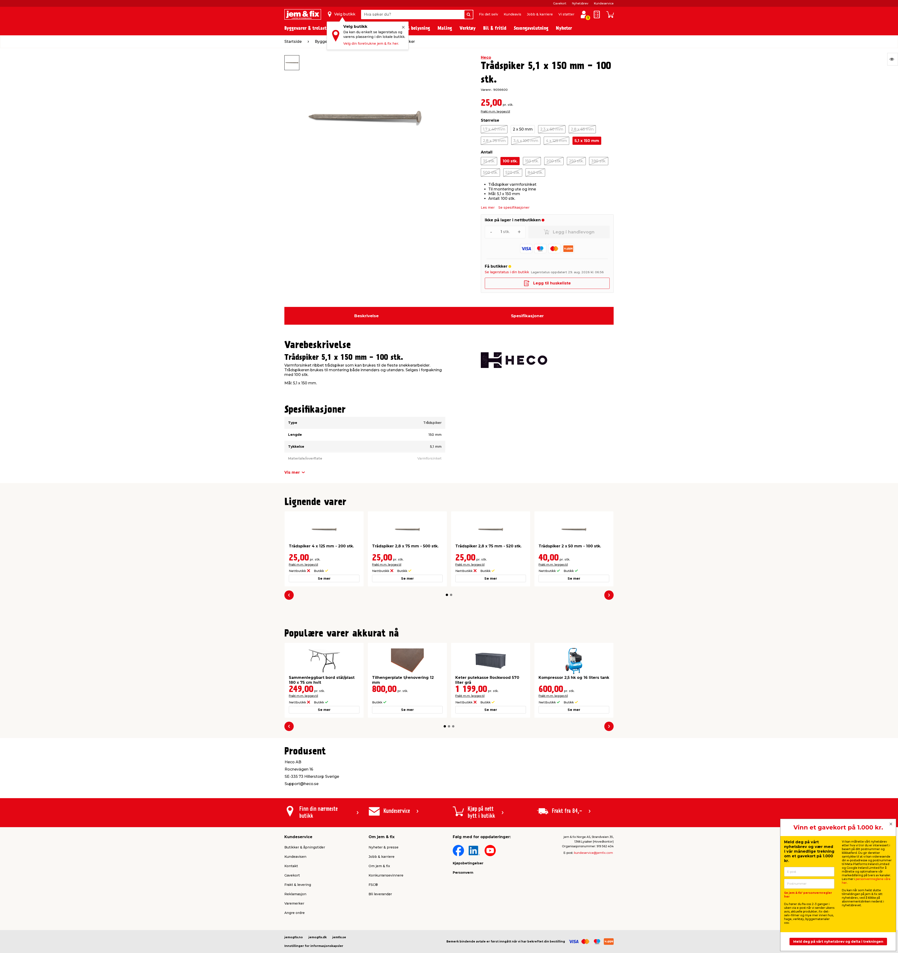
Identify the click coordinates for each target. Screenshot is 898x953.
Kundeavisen (295, 857)
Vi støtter (566, 14)
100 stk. (510, 161)
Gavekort (559, 3)
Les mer (488, 207)
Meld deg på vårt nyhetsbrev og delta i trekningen (838, 941)
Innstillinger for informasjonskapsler (313, 945)
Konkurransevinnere (386, 875)
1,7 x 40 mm (494, 129)
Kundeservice (604, 3)
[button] (447, 595)
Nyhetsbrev (580, 3)
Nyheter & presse (383, 847)
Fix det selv (488, 14)
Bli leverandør (380, 894)
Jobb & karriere (540, 14)
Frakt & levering (297, 885)
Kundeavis (512, 14)
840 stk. (535, 172)
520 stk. (512, 172)
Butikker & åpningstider (304, 847)
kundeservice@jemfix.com (593, 853)
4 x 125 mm (556, 140)
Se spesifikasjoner (513, 207)
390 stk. (598, 161)
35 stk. (489, 161)
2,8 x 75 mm (494, 140)
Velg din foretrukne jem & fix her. (371, 43)
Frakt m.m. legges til (495, 111)
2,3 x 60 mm (551, 129)
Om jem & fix (379, 866)
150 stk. (532, 161)
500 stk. (490, 172)
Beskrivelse (366, 315)
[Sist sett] (892, 59)
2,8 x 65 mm (582, 129)
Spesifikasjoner (527, 315)
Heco (486, 57)
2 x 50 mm (523, 129)
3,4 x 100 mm (525, 140)
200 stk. (553, 161)
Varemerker (294, 903)
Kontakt (291, 866)
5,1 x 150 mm (587, 140)
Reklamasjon (295, 894)
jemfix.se (339, 937)
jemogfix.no (293, 937)
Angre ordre (294, 913)
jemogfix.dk (317, 937)
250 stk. (576, 161)
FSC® (373, 885)
